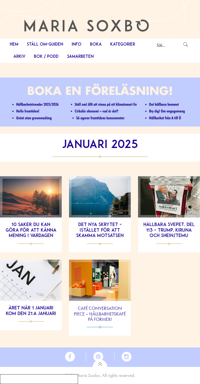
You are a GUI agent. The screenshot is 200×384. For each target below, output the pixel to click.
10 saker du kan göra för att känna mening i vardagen (31, 230)
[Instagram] (124, 357)
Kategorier (122, 44)
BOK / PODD (46, 57)
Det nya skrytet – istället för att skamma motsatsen (100, 230)
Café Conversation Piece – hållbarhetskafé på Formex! (100, 314)
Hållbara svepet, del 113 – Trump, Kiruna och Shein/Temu (169, 230)
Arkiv (19, 57)
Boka (96, 44)
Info (76, 44)
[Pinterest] (100, 357)
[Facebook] (75, 357)
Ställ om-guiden (45, 44)
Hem (14, 44)
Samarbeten (80, 57)
